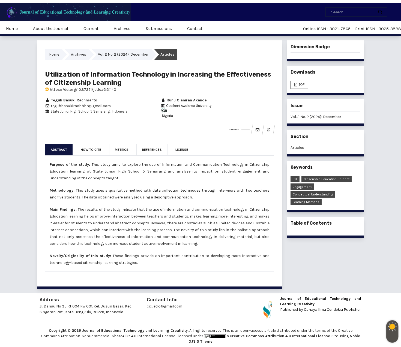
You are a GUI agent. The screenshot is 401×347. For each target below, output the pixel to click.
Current (90, 28)
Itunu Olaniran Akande (186, 100)
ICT (295, 179)
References (152, 150)
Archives (122, 28)
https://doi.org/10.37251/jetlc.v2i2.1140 (82, 89)
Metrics (121, 150)
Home (12, 28)
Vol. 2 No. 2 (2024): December (123, 54)
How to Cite (91, 150)
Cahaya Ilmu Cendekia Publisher (332, 309)
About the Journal (50, 28)
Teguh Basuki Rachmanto (73, 100)
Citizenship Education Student (326, 179)
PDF (301, 85)
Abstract (59, 150)
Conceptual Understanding (313, 194)
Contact (194, 28)
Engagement (302, 187)
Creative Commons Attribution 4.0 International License (280, 336)
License (181, 150)
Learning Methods (306, 202)
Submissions (159, 28)
